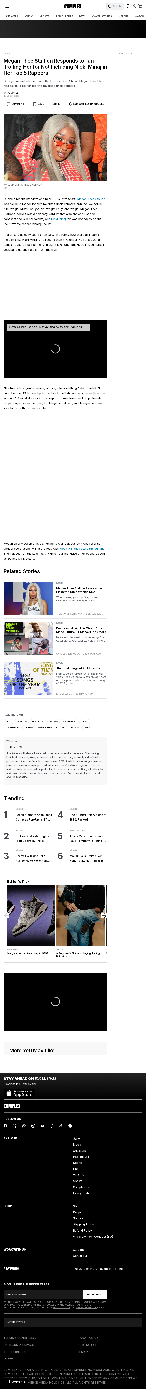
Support (78, 1218)
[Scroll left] (6, 915)
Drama (29, 727)
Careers (78, 1249)
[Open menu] (7, 6)
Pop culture (81, 1156)
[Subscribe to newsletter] (95, 1294)
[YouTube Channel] (42, 1126)
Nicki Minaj (58, 219)
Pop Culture (77, 830)
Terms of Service (86, 1307)
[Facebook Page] (5, 1126)
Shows (77, 1181)
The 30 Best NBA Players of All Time (98, 1269)
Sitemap (81, 1352)
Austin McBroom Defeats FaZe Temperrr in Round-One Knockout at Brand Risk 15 (88, 838)
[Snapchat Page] (51, 1126)
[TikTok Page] (61, 1126)
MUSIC (29, 16)
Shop (76, 1206)
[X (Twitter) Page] (14, 1126)
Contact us (80, 1255)
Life (75, 1169)
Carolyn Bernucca (68, 654)
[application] (55, 349)
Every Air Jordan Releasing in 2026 (27, 953)
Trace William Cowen (69, 614)
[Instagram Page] (33, 1126)
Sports (77, 1163)
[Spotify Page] (70, 1126)
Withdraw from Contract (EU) (93, 1236)
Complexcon (81, 1187)
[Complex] (73, 6)
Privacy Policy (61, 1307)
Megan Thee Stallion (91, 199)
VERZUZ (123, 16)
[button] (73, 1322)
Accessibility (14, 1352)
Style (59, 949)
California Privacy (19, 1345)
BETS (82, 16)
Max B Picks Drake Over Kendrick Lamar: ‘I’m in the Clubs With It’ (87, 858)
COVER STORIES (102, 16)
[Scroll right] (104, 915)
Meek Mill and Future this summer (82, 548)
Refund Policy (82, 1230)
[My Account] (134, 6)
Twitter (21, 721)
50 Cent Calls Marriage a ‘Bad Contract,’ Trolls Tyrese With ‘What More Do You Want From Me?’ (34, 838)
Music (7, 53)
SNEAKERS (11, 16)
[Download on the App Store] (19, 1092)
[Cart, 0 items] (140, 6)
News (85, 721)
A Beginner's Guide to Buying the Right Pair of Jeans (79, 955)
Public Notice (85, 1345)
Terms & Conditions (20, 1338)
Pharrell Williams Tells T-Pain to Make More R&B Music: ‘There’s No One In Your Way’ (33, 858)
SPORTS (44, 16)
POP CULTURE (64, 16)
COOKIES (8, 1358)
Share (56, 104)
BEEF (8, 721)
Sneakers (12, 949)
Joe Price (14, 747)
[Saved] (128, 6)
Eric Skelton (64, 694)
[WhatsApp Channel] (24, 1126)
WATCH (139, 16)
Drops (77, 1212)
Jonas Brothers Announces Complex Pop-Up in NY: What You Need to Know (34, 817)
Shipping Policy (83, 1224)
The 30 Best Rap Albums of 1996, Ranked (88, 817)
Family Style (81, 1193)
